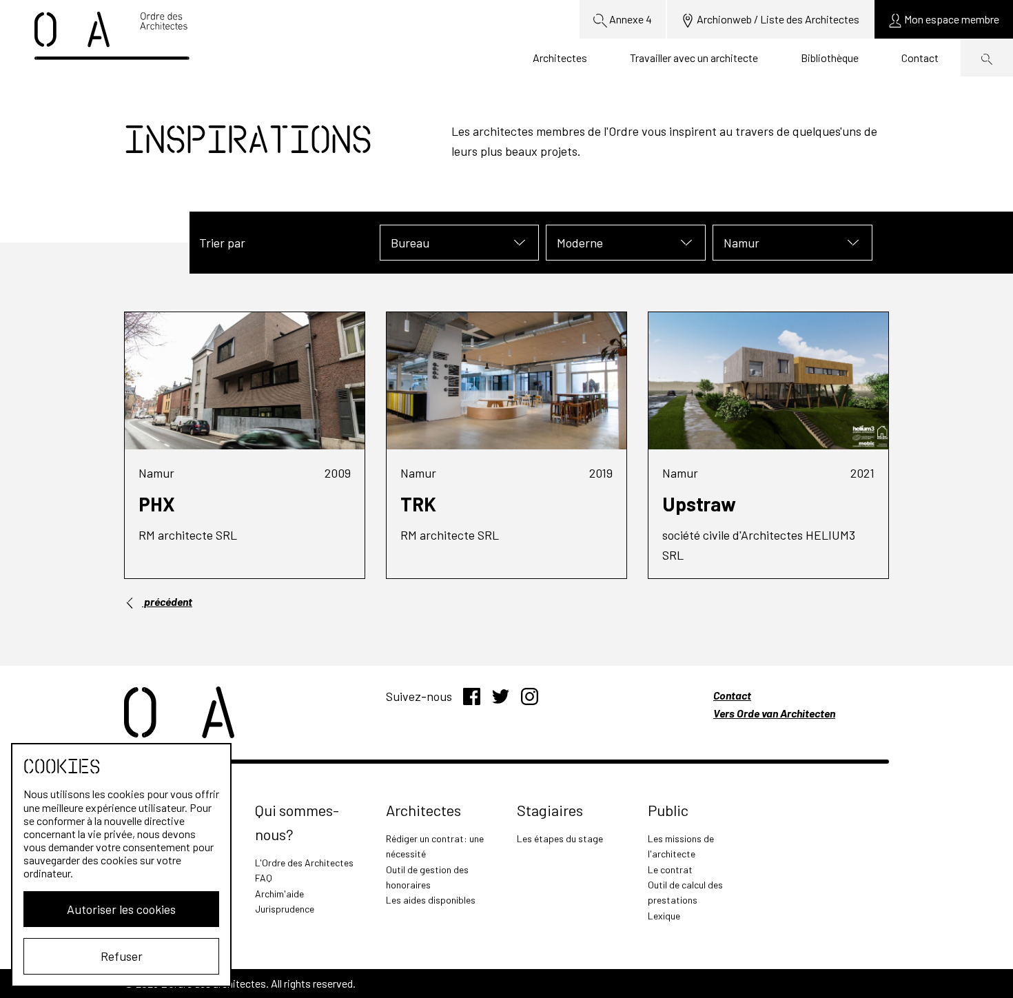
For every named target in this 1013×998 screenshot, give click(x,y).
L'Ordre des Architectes (304, 862)
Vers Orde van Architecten (774, 713)
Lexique (664, 915)
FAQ (263, 878)
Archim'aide (279, 893)
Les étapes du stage (560, 838)
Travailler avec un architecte (694, 57)
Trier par (222, 242)
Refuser (122, 956)
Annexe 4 (629, 19)
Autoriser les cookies (121, 909)
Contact (920, 57)
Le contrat (670, 869)
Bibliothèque (830, 57)
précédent (167, 601)
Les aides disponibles (430, 900)
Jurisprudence (284, 909)
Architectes (560, 57)
